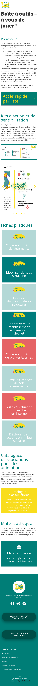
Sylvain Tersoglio (24, 681)
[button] (34, 5)
